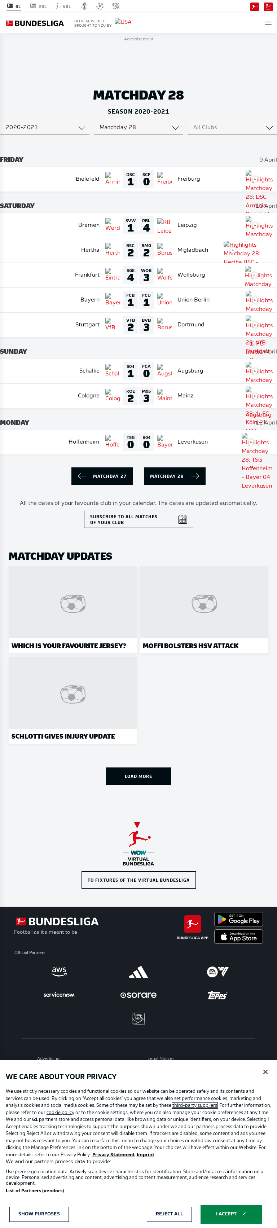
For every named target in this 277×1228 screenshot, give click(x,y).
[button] (268, 23)
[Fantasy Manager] (268, 6)
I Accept (226, 1214)
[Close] (265, 1072)
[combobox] (45, 127)
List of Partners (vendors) (35, 1191)
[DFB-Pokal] (85, 6)
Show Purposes (39, 1214)
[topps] (218, 995)
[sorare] (138, 995)
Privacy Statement (113, 1155)
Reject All (169, 1214)
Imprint (145, 1155)
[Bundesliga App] (254, 6)
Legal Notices (161, 1059)
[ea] (218, 972)
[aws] (59, 972)
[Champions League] (100, 6)
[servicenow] (59, 995)
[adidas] (138, 972)
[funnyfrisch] (138, 1018)
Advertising (48, 1059)
